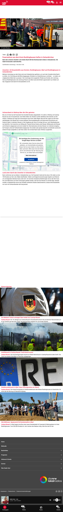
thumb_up (60, 500)
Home (3, 441)
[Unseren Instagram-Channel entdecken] (61, 491)
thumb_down (54, 500)
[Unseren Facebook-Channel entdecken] (59, 491)
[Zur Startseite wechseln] (5, 3)
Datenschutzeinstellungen (24, 491)
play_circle (57, 500)
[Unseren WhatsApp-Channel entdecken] (56, 491)
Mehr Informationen (31, 155)
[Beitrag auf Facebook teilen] (11, 55)
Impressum (4, 491)
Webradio (4, 446)
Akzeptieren (31, 159)
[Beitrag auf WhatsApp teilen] (8, 55)
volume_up (50, 500)
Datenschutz (11, 491)
